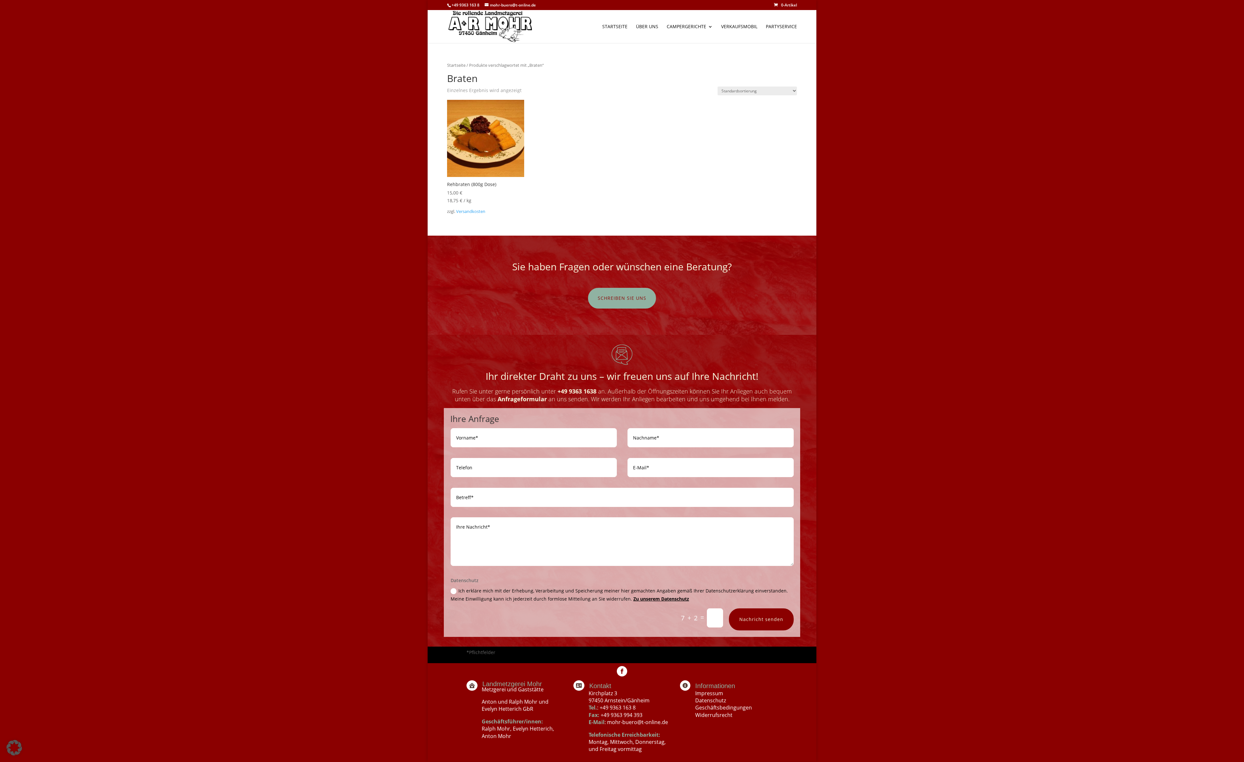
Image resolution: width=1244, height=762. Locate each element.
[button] (14, 747)
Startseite (615, 26)
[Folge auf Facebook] (622, 671)
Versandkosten (470, 211)
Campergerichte (686, 26)
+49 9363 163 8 (618, 707)
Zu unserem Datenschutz (661, 599)
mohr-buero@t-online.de (637, 722)
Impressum (709, 693)
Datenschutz (710, 700)
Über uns (647, 26)
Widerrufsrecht (713, 715)
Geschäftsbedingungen (723, 707)
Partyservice (781, 26)
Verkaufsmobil (739, 26)
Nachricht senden (761, 619)
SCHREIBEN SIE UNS (622, 298)
